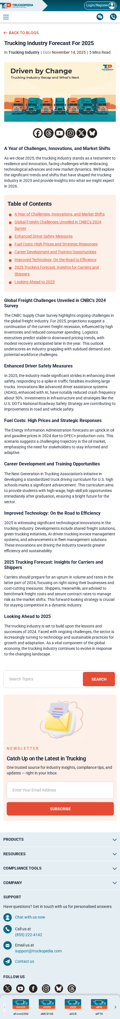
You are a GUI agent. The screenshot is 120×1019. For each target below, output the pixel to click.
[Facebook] (38, 133)
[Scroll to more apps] (115, 1007)
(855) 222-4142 (28, 935)
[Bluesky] (92, 133)
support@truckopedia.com (38, 951)
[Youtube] (59, 133)
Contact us (24, 961)
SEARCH (99, 679)
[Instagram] (70, 133)
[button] (115, 840)
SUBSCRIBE (60, 809)
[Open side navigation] (6, 16)
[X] (81, 133)
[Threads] (49, 133)
